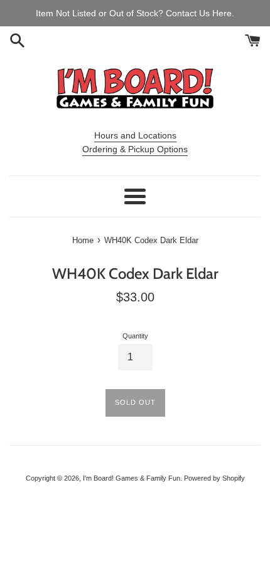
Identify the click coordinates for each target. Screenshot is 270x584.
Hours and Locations (135, 135)
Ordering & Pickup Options (135, 149)
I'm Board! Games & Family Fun (131, 478)
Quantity (135, 336)
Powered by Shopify (214, 478)
